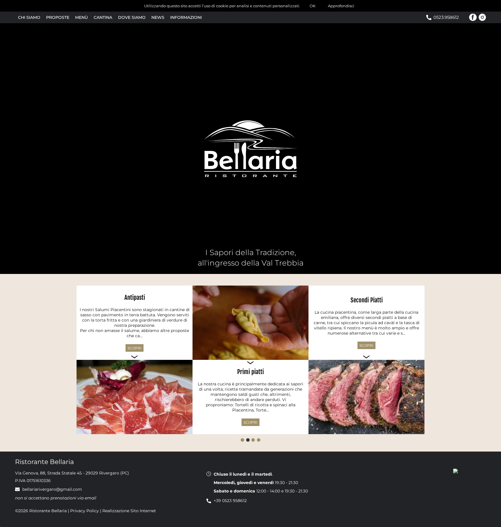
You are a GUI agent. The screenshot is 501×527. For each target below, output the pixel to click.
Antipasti (134, 297)
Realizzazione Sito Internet (129, 510)
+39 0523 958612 (230, 500)
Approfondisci (341, 5)
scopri (134, 348)
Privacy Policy (84, 510)
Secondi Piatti (367, 300)
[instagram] (482, 17)
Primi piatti (250, 372)
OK (312, 5)
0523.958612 (446, 17)
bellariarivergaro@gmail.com (52, 489)
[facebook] (473, 17)
